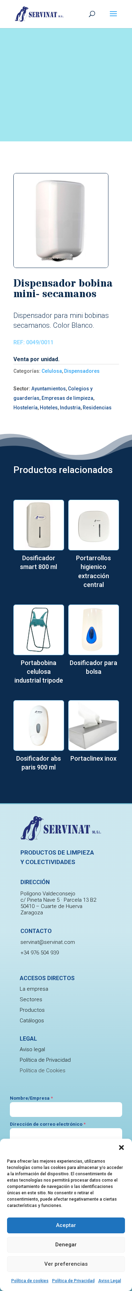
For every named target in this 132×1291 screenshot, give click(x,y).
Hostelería (25, 407)
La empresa (34, 989)
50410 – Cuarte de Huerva (51, 906)
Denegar (66, 1244)
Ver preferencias (66, 1264)
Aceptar (66, 1225)
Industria (70, 407)
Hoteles (49, 407)
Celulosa (52, 371)
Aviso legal (32, 1049)
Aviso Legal (109, 1280)
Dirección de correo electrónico (48, 1124)
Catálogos (32, 1020)
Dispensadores (82, 371)
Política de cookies (30, 1280)
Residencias (97, 407)
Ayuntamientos (48, 388)
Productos (32, 1010)
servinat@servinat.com (47, 942)
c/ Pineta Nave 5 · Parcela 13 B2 (58, 900)
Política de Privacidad (73, 1280)
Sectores (31, 999)
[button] (121, 1147)
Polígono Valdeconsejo (47, 893)
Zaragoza (31, 912)
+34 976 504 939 (39, 953)
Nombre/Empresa (31, 1098)
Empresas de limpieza (67, 398)
